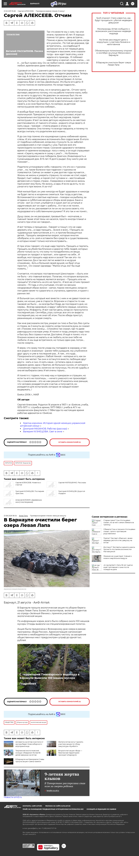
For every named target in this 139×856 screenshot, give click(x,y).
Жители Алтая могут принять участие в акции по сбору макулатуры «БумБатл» (70, 744)
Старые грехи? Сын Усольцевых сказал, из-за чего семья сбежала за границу (118, 522)
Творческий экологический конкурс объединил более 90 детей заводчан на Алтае (27, 753)
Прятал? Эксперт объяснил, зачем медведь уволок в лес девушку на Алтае (117, 540)
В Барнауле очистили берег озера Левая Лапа (113, 63)
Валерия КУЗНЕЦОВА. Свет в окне (42, 431)
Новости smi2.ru (13, 797)
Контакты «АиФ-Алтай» (32, 806)
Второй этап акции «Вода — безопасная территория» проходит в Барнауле (70, 753)
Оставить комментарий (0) (69, 442)
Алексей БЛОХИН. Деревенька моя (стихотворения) (28, 501)
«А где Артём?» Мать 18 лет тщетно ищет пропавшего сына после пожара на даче (118, 567)
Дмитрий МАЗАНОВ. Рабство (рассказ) (45, 428)
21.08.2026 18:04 (10, 516)
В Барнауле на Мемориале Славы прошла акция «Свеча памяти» (29, 760)
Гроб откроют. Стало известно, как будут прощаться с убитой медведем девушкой (113, 20)
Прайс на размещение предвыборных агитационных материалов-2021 (53, 809)
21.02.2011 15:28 (10, 11)
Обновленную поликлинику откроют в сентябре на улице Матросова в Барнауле (113, 53)
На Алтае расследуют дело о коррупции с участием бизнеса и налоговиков (113, 42)
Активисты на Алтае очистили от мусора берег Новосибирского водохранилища (29, 744)
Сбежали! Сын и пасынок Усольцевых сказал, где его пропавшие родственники (119, 531)
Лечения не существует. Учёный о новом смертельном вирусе (117, 557)
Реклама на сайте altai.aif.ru (57, 806)
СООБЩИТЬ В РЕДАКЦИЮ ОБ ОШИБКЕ (101, 809)
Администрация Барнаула (15, 589)
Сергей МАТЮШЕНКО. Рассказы (72, 483)
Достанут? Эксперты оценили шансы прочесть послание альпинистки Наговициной (119, 549)
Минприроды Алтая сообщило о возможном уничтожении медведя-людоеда (113, 31)
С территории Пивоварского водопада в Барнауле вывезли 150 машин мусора (49, 676)
